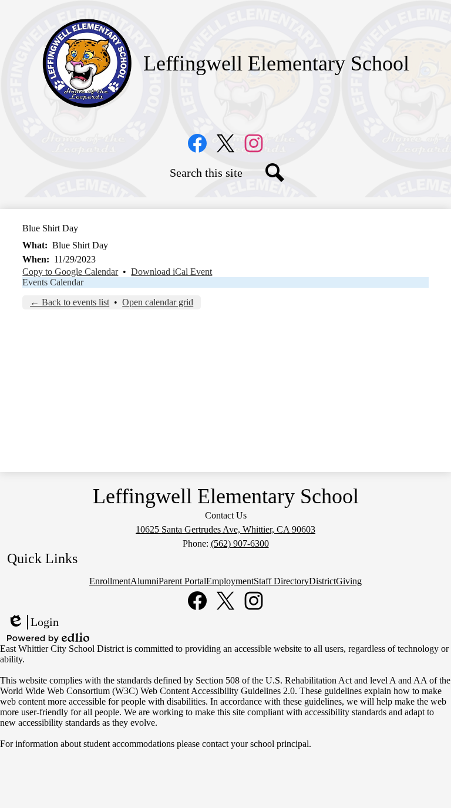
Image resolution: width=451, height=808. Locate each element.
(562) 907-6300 (240, 543)
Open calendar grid (157, 302)
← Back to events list (69, 302)
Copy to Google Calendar (70, 272)
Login (33, 622)
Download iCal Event (171, 272)
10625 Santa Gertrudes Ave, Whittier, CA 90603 (225, 529)
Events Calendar (52, 282)
